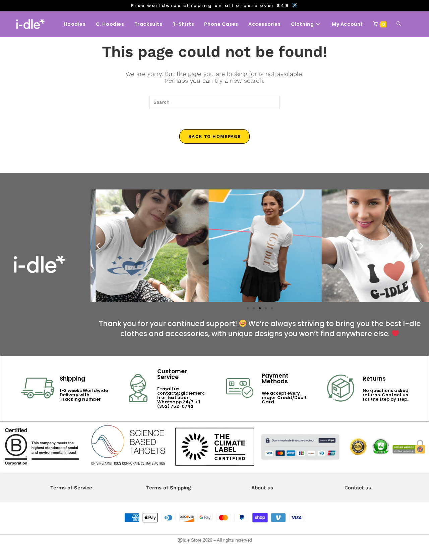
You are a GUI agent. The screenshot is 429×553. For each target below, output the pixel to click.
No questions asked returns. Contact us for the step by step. (386, 394)
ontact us (359, 488)
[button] (98, 245)
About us (262, 488)
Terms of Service (71, 488)
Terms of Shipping (168, 488)
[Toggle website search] (398, 24)
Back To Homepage (214, 136)
